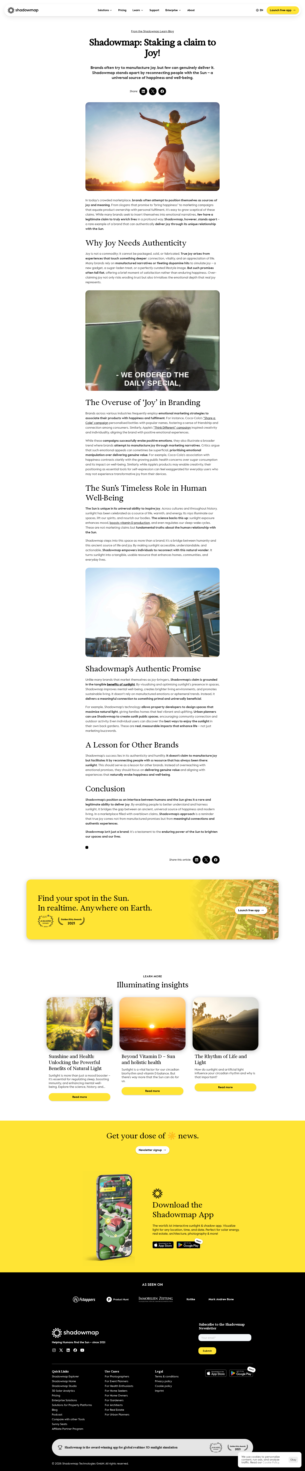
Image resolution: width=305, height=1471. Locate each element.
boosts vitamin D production (130, 523)
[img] (71, 921)
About (191, 10)
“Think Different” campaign (172, 427)
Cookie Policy (271, 1462)
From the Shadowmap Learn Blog (152, 31)
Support (154, 10)
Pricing (122, 10)
